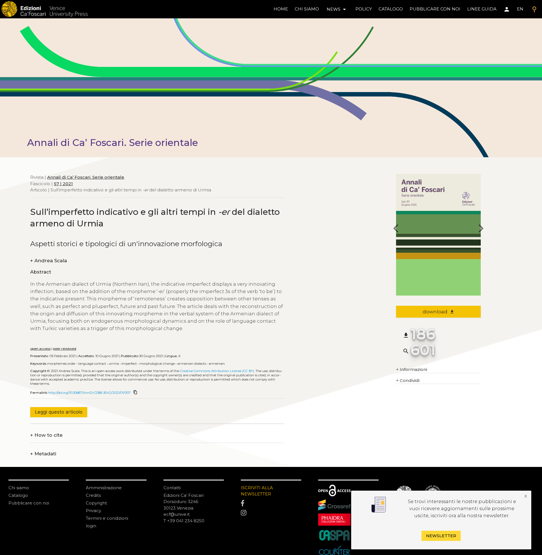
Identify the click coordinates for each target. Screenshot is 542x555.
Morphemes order (61, 364)
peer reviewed (64, 349)
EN (520, 9)
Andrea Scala (48, 260)
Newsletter (441, 535)
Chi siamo (18, 487)
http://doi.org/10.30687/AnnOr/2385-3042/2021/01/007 (89, 393)
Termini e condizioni (107, 518)
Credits (93, 495)
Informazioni (411, 369)
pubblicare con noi (435, 9)
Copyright (96, 503)
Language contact (92, 364)
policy (363, 9)
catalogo (391, 9)
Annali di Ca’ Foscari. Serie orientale (85, 177)
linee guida (482, 9)
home (281, 9)
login (91, 525)
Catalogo (18, 495)
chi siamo (307, 9)
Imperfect (129, 364)
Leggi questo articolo (58, 412)
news (337, 9)
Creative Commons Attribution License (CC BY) (217, 371)
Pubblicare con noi (28, 503)
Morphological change (157, 364)
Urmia (114, 364)
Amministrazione (104, 487)
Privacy (93, 510)
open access (40, 349)
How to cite (46, 435)
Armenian (217, 364)
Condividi (407, 380)
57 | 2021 (63, 183)
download (438, 311)
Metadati (43, 453)
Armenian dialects (191, 364)
